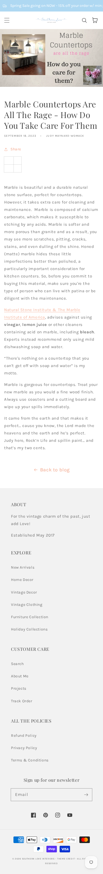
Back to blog (55, 470)
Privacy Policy (24, 748)
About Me (20, 676)
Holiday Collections (29, 629)
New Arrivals (22, 567)
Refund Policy (24, 735)
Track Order (21, 701)
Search (17, 663)
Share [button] (15, 149)
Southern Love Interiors (38, 858)
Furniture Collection (29, 617)
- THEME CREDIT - (66, 858)
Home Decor (22, 579)
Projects (18, 688)
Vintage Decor (24, 592)
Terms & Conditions (30, 760)
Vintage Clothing (27, 604)
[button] (7, 20)
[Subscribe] (86, 795)
